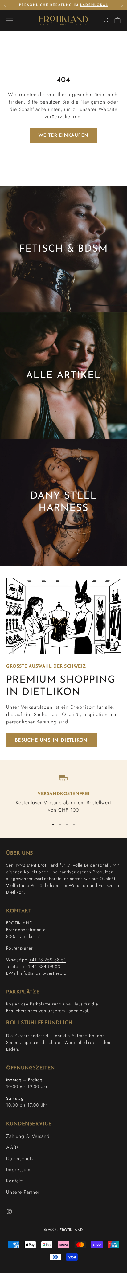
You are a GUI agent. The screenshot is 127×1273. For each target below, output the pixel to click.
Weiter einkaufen (64, 135)
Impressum (18, 1169)
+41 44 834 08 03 (41, 966)
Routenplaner (19, 948)
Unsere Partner (22, 1192)
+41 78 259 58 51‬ (47, 960)
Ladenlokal (94, 5)
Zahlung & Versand (28, 1136)
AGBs (12, 1147)
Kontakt (14, 1180)
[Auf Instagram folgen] (9, 1211)
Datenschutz (20, 1158)
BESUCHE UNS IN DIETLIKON (51, 740)
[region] (63, 792)
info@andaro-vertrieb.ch (44, 973)
